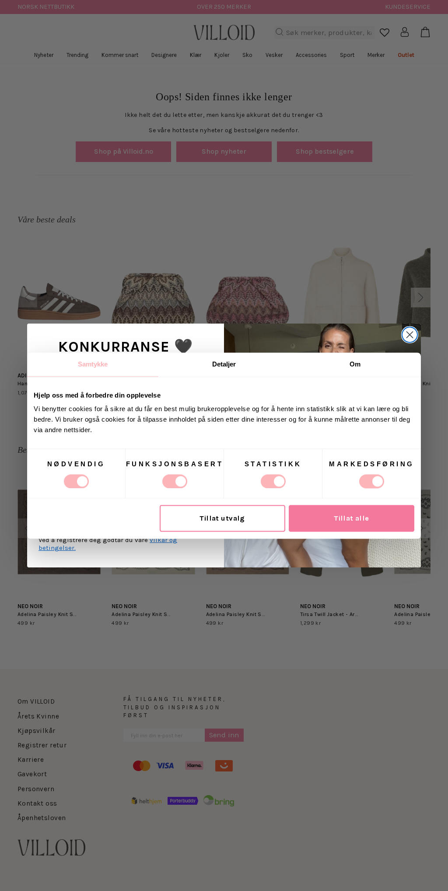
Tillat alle (351, 518)
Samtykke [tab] (93, 364)
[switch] (174, 481)
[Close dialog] (409, 334)
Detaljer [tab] (224, 364)
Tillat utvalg (222, 518)
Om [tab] (355, 364)
